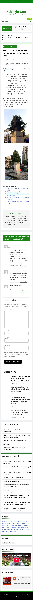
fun (15, 46)
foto (10, 46)
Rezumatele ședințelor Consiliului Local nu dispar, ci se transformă (20, 412)
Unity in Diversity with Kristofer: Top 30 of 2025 (16, 440)
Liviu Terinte (20, 527)
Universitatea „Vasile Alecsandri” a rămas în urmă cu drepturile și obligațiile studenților (16, 497)
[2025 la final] (16, 27)
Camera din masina (21, 523)
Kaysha (14, 527)
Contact (13, 1)
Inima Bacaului (6, 527)
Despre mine (19, 1)
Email (6, 338)
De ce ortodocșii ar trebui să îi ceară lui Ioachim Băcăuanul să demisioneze (20, 378)
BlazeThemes (16, 596)
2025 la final (22, 27)
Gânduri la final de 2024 (16, 477)
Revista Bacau (20, 529)
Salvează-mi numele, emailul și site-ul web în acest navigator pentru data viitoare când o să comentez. (16, 354)
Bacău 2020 (19, 521)
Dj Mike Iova (26, 525)
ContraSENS (6, 525)
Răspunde (24, 266)
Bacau (5, 46)
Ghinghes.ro (16, 12)
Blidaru (13, 523)
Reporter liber (11, 529)
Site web (7, 345)
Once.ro (7, 69)
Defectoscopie (12, 531)
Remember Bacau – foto (14, 192)
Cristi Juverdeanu (16, 525)
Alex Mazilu (11, 521)
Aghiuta (4, 521)
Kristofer (14, 383)
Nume (6, 331)
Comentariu (8, 310)
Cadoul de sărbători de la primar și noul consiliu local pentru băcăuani (20, 389)
